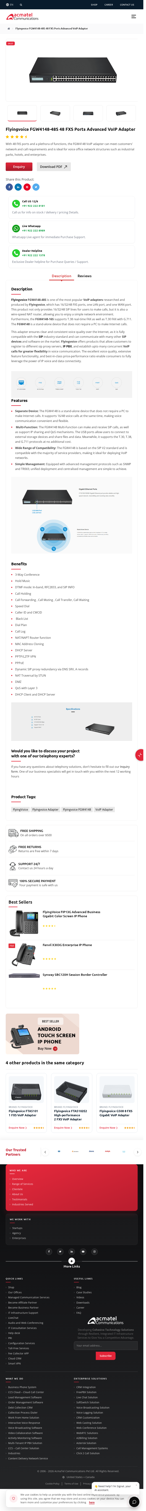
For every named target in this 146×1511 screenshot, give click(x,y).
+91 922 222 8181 (33, 205)
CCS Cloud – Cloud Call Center (26, 1392)
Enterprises (19, 1238)
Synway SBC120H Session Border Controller (75, 974)
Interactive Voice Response (24, 1422)
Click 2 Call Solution (88, 1453)
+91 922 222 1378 (33, 255)
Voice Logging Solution (89, 1412)
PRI (10, 1338)
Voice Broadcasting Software (25, 1427)
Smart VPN (14, 1363)
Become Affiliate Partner (22, 1302)
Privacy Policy (90, 1483)
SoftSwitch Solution (87, 1402)
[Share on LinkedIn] (18, 187)
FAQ (78, 1312)
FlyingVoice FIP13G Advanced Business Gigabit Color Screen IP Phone (71, 914)
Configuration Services (21, 1343)
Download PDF (51, 166)
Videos (80, 1297)
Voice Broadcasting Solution (93, 1407)
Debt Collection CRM (20, 1407)
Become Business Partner (23, 1307)
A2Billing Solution (86, 1438)
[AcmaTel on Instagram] (94, 1252)
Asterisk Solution (86, 1443)
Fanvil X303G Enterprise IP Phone (67, 945)
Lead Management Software (25, 1397)
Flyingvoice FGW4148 (77, 809)
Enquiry (19, 166)
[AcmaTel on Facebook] (49, 1252)
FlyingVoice (20, 809)
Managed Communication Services (28, 1297)
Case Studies (84, 1292)
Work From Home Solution (23, 1417)
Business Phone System (22, 1387)
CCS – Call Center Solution (23, 1448)
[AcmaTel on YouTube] (83, 1252)
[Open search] (21, 5)
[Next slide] (137, 1152)
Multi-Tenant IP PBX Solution (25, 1443)
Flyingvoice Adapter (45, 809)
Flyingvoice (19, 300)
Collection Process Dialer (23, 1412)
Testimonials (19, 1199)
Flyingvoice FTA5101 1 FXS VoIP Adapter (23, 1113)
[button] (134, 16)
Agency (16, 1233)
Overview (17, 1179)
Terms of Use (71, 1483)
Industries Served (22, 1204)
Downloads (83, 1302)
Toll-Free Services (18, 1348)
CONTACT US (127, 4)
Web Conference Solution (91, 1427)
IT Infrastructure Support (23, 1312)
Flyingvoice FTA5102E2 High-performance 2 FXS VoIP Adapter (70, 1115)
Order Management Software (25, 1402)
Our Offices (15, 1292)
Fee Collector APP (18, 1353)
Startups (17, 1228)
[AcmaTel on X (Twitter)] (60, 1252)
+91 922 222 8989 (33, 230)
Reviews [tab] (85, 276)
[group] (72, 957)
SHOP (94, 4)
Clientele (17, 1189)
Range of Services (22, 1184)
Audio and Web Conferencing (25, 1322)
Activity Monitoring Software (25, 1438)
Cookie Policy (52, 1483)
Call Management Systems (92, 1448)
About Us (17, 1194)
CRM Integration (86, 1387)
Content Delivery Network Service (28, 1458)
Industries (14, 1453)
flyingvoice (25, 1107)
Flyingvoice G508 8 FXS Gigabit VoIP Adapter (116, 1113)
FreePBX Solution (86, 1392)
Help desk (14, 1333)
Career (80, 1307)
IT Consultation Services (22, 1328)
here (92, 1502)
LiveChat (13, 1317)
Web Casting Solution (89, 1422)
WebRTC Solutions (87, 1433)
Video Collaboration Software (25, 1433)
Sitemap (107, 1483)
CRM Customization (88, 1417)
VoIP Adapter (104, 809)
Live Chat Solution (87, 1397)
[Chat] (134, 1502)
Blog (79, 1287)
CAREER (109, 4)
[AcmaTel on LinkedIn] (72, 1252)
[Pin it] (27, 187)
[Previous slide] (45, 1152)
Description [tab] (61, 276)
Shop (11, 1287)
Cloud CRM (14, 1358)
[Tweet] (36, 187)
